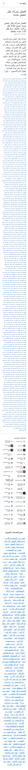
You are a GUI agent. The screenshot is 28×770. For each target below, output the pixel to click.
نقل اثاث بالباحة (11, 752)
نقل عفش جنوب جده (10, 286)
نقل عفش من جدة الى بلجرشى (11, 356)
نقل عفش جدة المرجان (15, 282)
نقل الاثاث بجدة (15, 250)
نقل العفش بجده (22, 252)
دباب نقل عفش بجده (8, 86)
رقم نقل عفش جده (19, 166)
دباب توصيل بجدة (17, 594)
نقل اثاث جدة (15, 236)
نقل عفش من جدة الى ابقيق (19, 302)
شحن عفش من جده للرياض (19, 174)
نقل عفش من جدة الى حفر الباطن (13, 376)
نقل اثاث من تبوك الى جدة (14, 240)
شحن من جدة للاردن (21, 178)
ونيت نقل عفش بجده (10, 96)
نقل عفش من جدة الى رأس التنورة (11, 386)
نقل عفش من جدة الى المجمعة (15, 346)
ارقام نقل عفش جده (16, 116)
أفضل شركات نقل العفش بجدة (12, 82)
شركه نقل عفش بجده (18, 218)
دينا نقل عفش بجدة (19, 160)
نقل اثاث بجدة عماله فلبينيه (10, 234)
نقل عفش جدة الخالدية (16, 274)
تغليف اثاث (8, 136)
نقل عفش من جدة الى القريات (19, 336)
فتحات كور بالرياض (16, 635)
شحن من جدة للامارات (10, 178)
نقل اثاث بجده (22, 236)
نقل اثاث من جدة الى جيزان (19, 248)
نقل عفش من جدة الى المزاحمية (14, 350)
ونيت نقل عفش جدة (18, 428)
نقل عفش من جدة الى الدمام (13, 320)
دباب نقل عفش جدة (18, 146)
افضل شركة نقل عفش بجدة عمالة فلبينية (16, 128)
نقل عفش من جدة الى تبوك (14, 360)
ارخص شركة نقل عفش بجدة (19, 84)
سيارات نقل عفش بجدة (14, 168)
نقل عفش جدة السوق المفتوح (15, 278)
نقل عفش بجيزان (10, 559)
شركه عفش (11, 216)
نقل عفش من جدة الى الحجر (15, 314)
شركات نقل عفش (8, 192)
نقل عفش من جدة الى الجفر (11, 310)
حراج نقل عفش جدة (21, 140)
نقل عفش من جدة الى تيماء (10, 362)
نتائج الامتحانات (16, 588)
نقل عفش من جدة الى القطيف (13, 338)
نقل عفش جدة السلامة (17, 276)
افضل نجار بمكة (13, 620)
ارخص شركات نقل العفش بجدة (18, 102)
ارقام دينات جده (11, 108)
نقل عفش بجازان (10, 585)
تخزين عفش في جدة (17, 136)
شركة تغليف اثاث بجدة (17, 198)
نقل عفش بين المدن (18, 268)
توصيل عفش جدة (7, 138)
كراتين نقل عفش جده (21, 226)
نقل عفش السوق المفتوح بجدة (14, 254)
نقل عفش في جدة (14, 292)
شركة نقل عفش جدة (9, 210)
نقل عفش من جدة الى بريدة (16, 354)
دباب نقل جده (15, 144)
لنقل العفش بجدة (19, 228)
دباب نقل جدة (23, 144)
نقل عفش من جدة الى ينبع (15, 414)
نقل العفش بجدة (7, 250)
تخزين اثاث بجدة (14, 134)
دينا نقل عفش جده (11, 162)
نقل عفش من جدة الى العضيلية (15, 332)
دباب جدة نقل (17, 142)
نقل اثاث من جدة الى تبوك (12, 244)
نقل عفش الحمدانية (13, 252)
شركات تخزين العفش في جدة (19, 180)
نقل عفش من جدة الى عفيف (16, 404)
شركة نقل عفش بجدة (15, 208)
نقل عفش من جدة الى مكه (15, 410)
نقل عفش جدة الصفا (14, 280)
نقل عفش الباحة (18, 755)
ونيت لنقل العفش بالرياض (14, 541)
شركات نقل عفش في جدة (20, 194)
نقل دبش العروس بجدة (20, 94)
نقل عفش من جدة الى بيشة (19, 358)
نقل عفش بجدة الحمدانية (9, 94)
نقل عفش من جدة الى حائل (19, 374)
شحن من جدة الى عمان (17, 176)
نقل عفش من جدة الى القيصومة (14, 342)
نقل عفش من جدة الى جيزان (10, 372)
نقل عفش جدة (8, 268)
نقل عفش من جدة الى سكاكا (19, 392)
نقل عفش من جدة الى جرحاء (15, 370)
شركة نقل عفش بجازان (14, 547)
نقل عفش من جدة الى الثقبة (16, 308)
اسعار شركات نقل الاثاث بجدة (15, 118)
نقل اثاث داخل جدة (11, 238)
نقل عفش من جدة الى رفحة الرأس (18, 388)
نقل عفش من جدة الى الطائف (15, 328)
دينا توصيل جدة (8, 156)
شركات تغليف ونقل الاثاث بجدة (14, 182)
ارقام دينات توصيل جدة (20, 108)
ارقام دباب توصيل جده (9, 106)
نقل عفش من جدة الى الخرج (19, 318)
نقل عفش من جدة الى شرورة (13, 394)
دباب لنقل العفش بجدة (7, 142)
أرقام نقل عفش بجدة (13, 80)
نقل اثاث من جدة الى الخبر (15, 242)
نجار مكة (12, 626)
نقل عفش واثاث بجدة (17, 426)
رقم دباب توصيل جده (13, 164)
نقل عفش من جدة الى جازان (15, 366)
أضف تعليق (21, 430)
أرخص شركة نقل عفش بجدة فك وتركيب (14, 98)
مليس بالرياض (11, 632)
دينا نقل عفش (22, 88)
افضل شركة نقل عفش (10, 126)
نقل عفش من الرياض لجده (15, 296)
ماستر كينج (14, 582)
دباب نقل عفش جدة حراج (15, 148)
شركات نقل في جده (15, 196)
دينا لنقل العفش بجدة (13, 158)
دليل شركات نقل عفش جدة (19, 156)
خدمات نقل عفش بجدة (10, 140)
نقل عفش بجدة (12, 258)
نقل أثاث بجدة (9, 232)
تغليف (15, 86)
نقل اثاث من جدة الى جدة (8, 246)
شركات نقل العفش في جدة (12, 188)
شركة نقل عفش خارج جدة (12, 90)
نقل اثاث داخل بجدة (21, 238)
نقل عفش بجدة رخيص (12, 262)
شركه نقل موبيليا (9, 222)
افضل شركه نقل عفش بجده (8, 130)
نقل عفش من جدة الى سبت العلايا (11, 390)
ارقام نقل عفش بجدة (15, 114)
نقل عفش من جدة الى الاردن (15, 304)
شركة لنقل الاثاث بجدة (12, 200)
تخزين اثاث (21, 134)
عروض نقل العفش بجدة (10, 92)
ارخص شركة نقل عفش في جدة (12, 104)
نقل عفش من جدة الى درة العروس (14, 382)
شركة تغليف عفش (7, 198)
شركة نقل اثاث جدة (12, 206)
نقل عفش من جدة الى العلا (10, 334)
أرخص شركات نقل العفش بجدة (17, 78)
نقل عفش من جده (12, 420)
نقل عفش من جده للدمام (20, 424)
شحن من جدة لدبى (7, 176)
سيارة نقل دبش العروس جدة (14, 170)
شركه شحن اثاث (18, 216)
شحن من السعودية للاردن (14, 538)
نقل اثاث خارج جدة (7, 236)
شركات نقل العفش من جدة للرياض (17, 190)
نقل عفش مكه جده (17, 294)
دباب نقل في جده (14, 152)
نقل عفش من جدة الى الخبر (9, 316)
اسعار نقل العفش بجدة (8, 120)
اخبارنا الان (9, 591)
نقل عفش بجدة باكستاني (12, 260)
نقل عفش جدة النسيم (17, 284)
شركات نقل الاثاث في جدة (15, 186)
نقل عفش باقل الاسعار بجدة (12, 256)
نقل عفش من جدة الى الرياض (13, 324)
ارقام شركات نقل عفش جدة (16, 112)
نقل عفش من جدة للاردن (14, 416)
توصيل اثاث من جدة (16, 138)
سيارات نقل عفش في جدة (12, 88)
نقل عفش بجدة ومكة (9, 264)
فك (3, 92)
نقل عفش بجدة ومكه (21, 266)
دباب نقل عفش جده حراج (14, 150)
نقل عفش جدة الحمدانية (16, 272)
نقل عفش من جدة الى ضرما (13, 400)
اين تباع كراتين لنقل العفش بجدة (18, 132)
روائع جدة (23, 3)
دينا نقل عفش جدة (9, 160)
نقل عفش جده (19, 286)
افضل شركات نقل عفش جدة (13, 124)
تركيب (18, 86)
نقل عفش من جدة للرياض (12, 418)
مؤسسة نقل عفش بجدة (17, 230)
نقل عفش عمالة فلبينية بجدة (13, 290)
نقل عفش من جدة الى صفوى (16, 398)
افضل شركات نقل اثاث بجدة (19, 122)
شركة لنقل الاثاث (22, 200)
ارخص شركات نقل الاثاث (11, 100)
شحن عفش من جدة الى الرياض (11, 172)
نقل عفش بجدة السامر (20, 96)
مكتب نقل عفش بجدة (18, 232)
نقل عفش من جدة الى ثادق (19, 364)
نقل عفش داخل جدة (13, 288)
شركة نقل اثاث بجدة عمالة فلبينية (18, 204)
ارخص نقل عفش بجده (20, 106)
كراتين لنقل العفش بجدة (8, 224)
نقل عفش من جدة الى (16, 298)
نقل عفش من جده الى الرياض (10, 422)
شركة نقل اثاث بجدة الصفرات (10, 202)
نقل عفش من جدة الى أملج (9, 300)
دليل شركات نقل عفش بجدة (11, 154)
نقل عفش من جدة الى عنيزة (12, 406)
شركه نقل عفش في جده (14, 220)
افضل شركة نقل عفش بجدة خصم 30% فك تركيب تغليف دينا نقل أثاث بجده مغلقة (15, 27)
